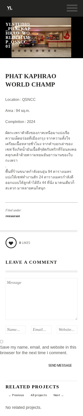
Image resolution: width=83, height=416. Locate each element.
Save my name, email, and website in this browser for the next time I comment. (38, 350)
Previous (16, 395)
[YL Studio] (9, 10)
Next (58, 395)
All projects (39, 395)
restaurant (13, 216)
